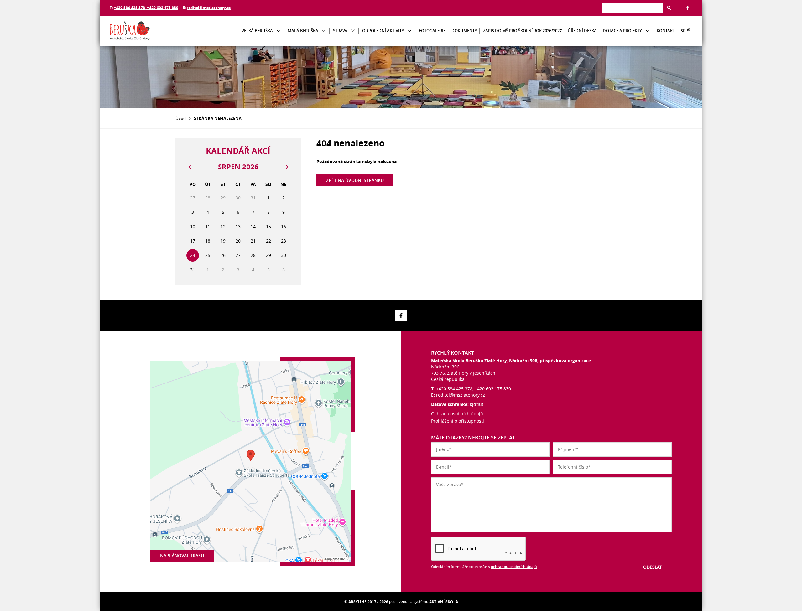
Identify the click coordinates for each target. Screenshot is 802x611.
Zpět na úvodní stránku (355, 180)
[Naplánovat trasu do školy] (250, 461)
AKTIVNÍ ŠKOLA (443, 601)
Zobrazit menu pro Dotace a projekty (647, 30)
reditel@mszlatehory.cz (209, 7)
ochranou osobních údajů (514, 566)
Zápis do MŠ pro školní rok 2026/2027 (522, 30)
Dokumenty (464, 30)
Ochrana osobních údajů (457, 414)
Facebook (687, 8)
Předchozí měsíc (189, 167)
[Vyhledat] (669, 8)
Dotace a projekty (622, 30)
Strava (340, 30)
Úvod (180, 118)
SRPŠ (685, 30)
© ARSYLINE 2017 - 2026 (366, 601)
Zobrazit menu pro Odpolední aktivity (409, 30)
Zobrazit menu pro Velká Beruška (278, 30)
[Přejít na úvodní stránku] (147, 30)
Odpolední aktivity (383, 30)
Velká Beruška (257, 30)
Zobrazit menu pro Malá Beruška (323, 30)
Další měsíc (286, 167)
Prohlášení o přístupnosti (457, 421)
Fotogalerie (432, 30)
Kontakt (666, 30)
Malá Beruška (303, 30)
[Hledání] (632, 8)
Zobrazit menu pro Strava (353, 30)
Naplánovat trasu (182, 555)
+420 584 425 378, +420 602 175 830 (146, 7)
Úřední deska (582, 30)
